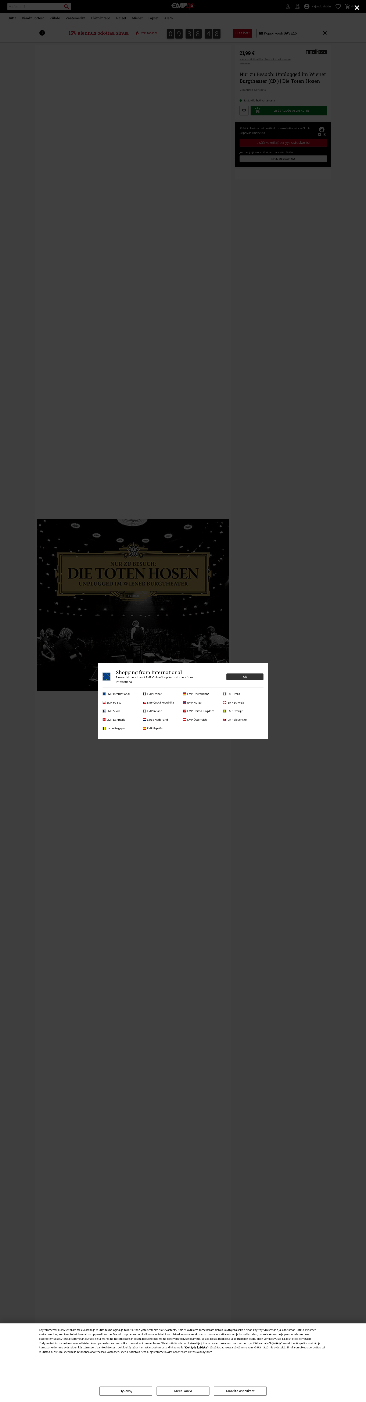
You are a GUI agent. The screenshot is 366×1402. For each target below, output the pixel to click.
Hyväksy (125, 1391)
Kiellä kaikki (183, 1391)
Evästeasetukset (115, 1352)
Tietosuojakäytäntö (200, 1352)
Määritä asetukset (240, 1391)
